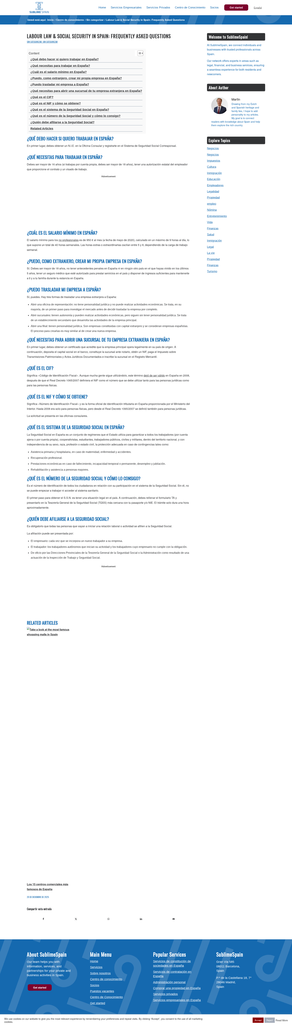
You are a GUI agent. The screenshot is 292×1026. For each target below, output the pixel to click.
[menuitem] (102, 7)
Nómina (212, 209)
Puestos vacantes (102, 991)
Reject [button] (269, 1020)
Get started (97, 1003)
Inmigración (214, 173)
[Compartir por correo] (173, 919)
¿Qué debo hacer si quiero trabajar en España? (64, 59)
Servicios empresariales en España (177, 1000)
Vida (210, 222)
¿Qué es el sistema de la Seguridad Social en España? (69, 109)
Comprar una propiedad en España (177, 988)
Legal (210, 246)
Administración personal (169, 982)
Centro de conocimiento (106, 979)
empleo (211, 203)
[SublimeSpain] (39, 7)
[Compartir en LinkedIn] (141, 919)
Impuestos (213, 160)
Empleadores (215, 185)
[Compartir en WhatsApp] (108, 919)
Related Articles (41, 128)
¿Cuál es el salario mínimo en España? (58, 72)
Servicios (96, 967)
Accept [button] (258, 1020)
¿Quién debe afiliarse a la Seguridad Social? (62, 122)
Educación (213, 179)
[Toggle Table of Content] (138, 53)
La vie (211, 253)
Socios (94, 985)
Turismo (212, 271)
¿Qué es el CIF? (41, 97)
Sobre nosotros (100, 973)
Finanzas (212, 228)
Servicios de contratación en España (172, 974)
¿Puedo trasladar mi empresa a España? (59, 84)
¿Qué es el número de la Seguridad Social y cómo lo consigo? (75, 116)
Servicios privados (165, 994)
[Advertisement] (108, 202)
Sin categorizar (34, 41)
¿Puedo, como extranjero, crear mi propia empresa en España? (76, 78)
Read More (282, 1020)
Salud (210, 234)
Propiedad (213, 197)
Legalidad (213, 191)
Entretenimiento (217, 216)
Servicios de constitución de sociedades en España (172, 963)
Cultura (211, 166)
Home (94, 961)
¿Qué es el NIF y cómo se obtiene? (55, 103)
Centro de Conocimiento (106, 997)
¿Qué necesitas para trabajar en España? (60, 65)
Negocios (213, 148)
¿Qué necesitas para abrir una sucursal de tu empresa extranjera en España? (86, 91)
